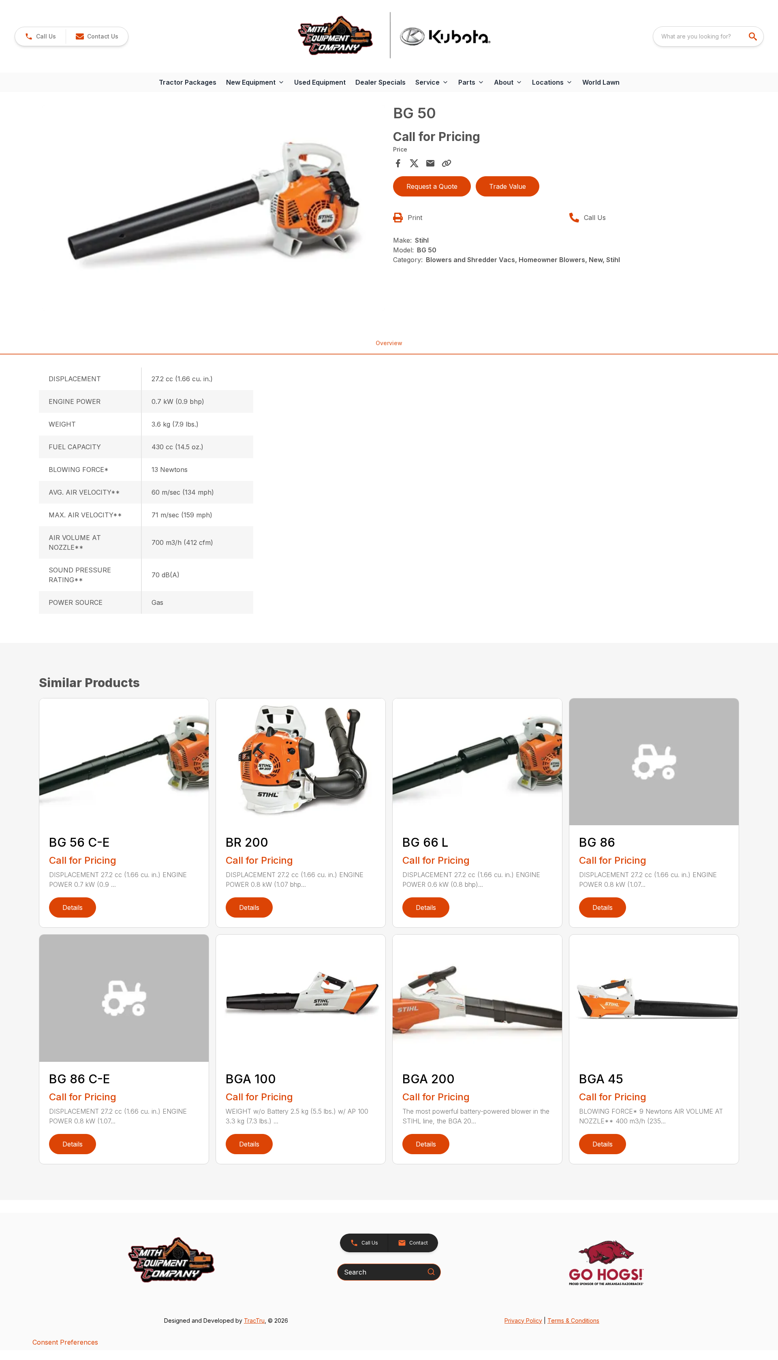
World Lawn (601, 82)
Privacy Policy (523, 1320)
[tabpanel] (213, 209)
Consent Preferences (65, 1342)
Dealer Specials (380, 82)
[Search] (431, 1272)
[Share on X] (414, 163)
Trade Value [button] (507, 186)
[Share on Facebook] (398, 163)
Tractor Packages (187, 82)
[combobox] (708, 36)
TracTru (254, 1320)
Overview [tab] (389, 342)
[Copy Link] (446, 163)
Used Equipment (320, 82)
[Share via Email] (430, 163)
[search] (753, 36)
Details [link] (72, 907)
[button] (40, 36)
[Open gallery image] (213, 208)
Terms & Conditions (573, 1320)
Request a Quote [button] (431, 186)
